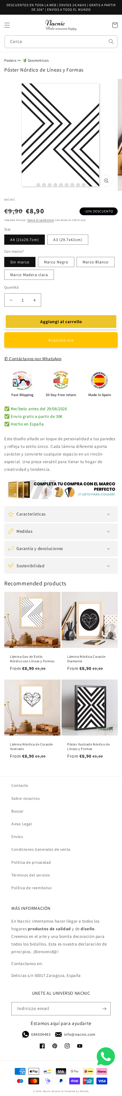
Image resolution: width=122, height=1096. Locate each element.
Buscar (17, 811)
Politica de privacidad (31, 862)
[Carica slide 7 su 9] (72, 185)
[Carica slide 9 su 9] (84, 185)
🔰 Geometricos (35, 60)
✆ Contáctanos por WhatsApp (33, 358)
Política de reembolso (31, 887)
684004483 (41, 1034)
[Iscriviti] (104, 1008)
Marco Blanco (96, 262)
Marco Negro (56, 262)
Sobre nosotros (25, 798)
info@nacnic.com (80, 1034)
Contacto (19, 785)
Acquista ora (61, 340)
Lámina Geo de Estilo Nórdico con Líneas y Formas (32, 658)
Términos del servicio (30, 875)
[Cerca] (111, 41)
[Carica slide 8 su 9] (78, 185)
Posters (10, 60)
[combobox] (61, 41)
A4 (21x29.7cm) (24, 239)
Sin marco (20, 262)
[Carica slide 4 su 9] (55, 185)
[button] (7, 25)
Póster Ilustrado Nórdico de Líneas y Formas (88, 746)
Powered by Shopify (77, 1091)
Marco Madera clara (29, 274)
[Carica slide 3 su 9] (50, 185)
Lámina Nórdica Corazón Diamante (86, 658)
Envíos (17, 836)
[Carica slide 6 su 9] (67, 185)
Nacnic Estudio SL (53, 1091)
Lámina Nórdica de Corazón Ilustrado (31, 746)
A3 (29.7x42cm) (67, 239)
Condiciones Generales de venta (40, 849)
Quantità (11, 287)
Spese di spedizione (40, 220)
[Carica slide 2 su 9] (44, 185)
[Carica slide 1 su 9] (38, 185)
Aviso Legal (21, 823)
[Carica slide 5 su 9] (61, 185)
